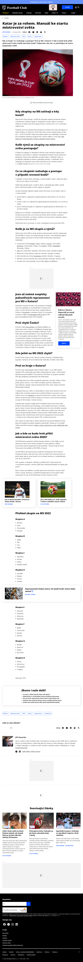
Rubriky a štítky (6, 943)
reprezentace (30, 327)
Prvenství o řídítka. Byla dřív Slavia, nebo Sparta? (36, 694)
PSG (33, 403)
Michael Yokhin (30, 594)
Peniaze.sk (5, 954)
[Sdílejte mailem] (41, 32)
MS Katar (5, 36)
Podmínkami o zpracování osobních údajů (21, 915)
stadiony (31, 395)
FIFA (24, 36)
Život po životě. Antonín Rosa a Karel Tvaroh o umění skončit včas (41, 698)
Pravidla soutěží (31, 954)
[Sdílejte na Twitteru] (33, 32)
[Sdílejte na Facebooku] (29, 32)
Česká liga (6, 826)
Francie (49, 244)
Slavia (32, 826)
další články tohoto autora (31, 751)
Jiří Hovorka (6, 32)
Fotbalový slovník (7, 940)
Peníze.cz (47, 952)
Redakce (4, 935)
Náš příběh (5, 933)
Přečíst (64, 343)
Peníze (29, 36)
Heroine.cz (39, 952)
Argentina (37, 256)
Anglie (33, 244)
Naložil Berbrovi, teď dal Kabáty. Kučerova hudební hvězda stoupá (41, 696)
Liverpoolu (26, 312)
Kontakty (4, 938)
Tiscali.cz (13, 954)
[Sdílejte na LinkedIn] (37, 32)
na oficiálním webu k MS (36, 315)
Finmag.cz (55, 952)
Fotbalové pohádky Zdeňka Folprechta (12, 945)
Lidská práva (48, 713)
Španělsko (56, 246)
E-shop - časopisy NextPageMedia (25, 952)
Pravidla (11, 952)
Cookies (4, 952)
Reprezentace (38, 36)
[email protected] (21, 748)
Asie (18, 251)
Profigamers (21, 954)
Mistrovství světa (15, 36)
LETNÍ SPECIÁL (53, 6)
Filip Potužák (45, 504)
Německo (20, 246)
